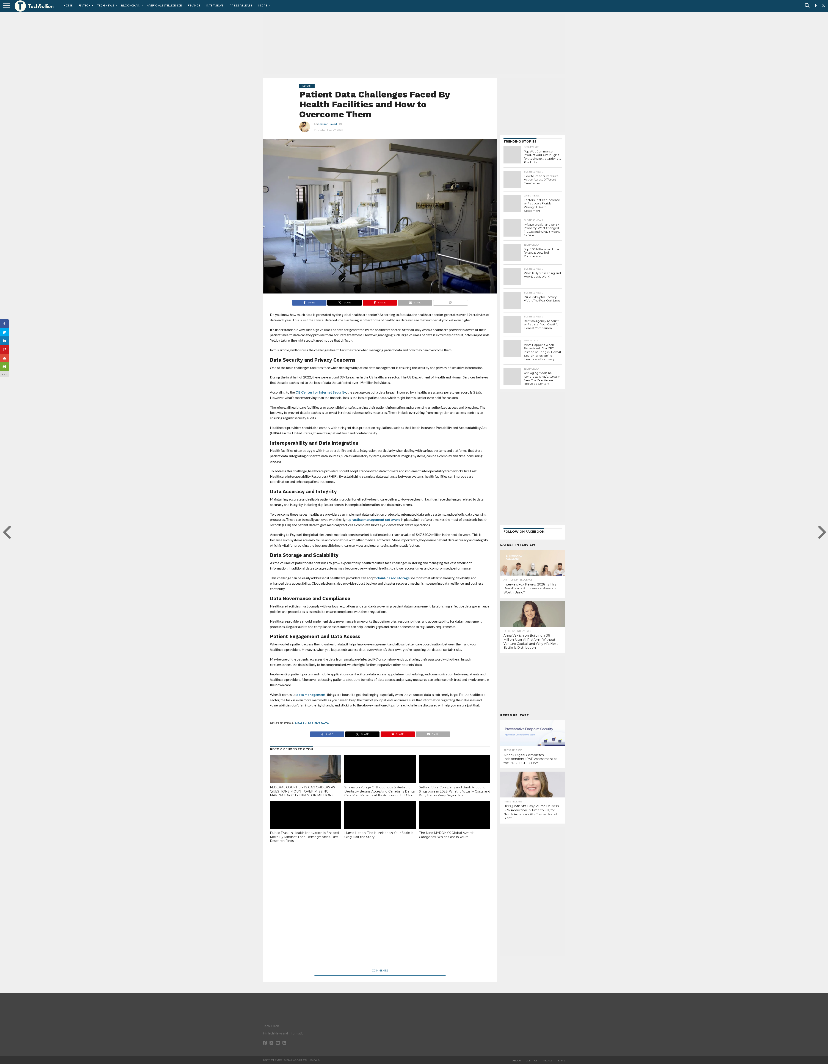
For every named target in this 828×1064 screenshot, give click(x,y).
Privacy (547, 1060)
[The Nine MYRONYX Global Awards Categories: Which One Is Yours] (454, 822)
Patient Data (318, 723)
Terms (561, 1060)
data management (311, 694)
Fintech (84, 5)
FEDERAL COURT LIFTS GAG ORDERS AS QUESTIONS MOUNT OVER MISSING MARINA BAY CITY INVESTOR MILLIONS (302, 791)
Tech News (105, 5)
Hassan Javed (327, 124)
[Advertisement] (414, 44)
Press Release (241, 5)
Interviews (215, 5)
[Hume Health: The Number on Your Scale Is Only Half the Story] (380, 822)
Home (67, 5)
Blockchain (130, 5)
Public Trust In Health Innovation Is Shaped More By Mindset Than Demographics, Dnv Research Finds (304, 837)
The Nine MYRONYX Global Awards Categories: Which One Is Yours (446, 835)
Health (301, 723)
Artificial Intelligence (164, 5)
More (262, 5)
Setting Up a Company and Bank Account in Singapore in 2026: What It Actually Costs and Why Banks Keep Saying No (454, 791)
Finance (194, 5)
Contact (531, 1060)
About (516, 1060)
